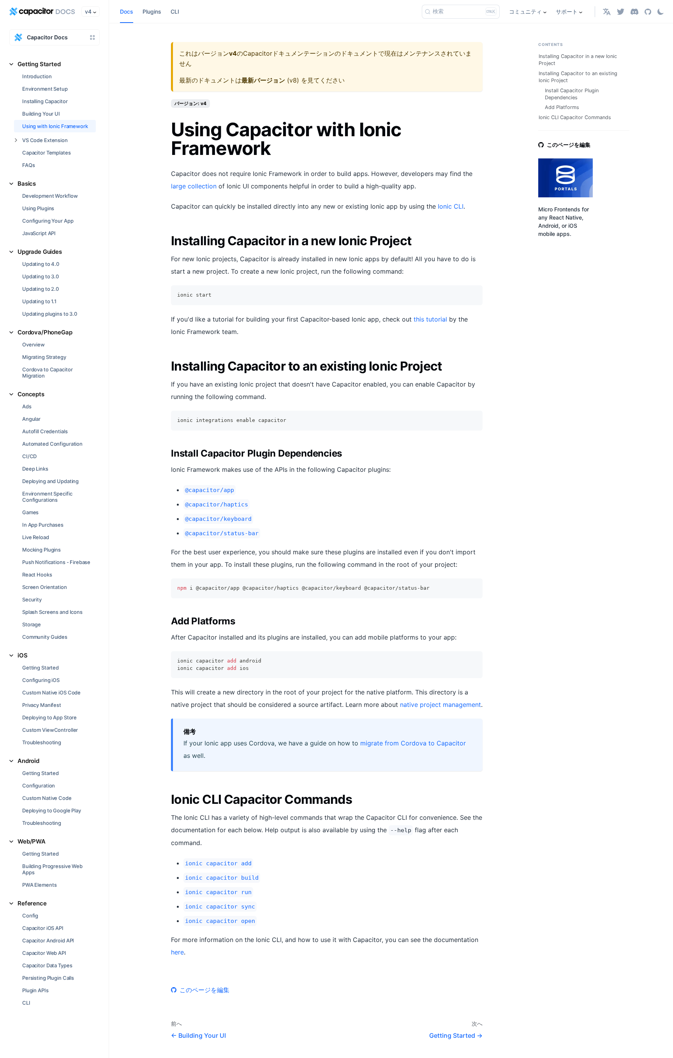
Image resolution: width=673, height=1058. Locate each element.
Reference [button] (32, 903)
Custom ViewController (50, 730)
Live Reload (35, 537)
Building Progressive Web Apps (52, 869)
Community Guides (44, 637)
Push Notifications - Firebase (56, 562)
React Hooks (37, 574)
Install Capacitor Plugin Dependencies (572, 94)
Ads (27, 406)
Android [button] (28, 761)
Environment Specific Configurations (47, 496)
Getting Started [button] (39, 64)
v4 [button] (88, 11)
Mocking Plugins (41, 550)
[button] (607, 11)
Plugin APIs (35, 990)
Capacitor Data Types (47, 965)
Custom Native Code (47, 798)
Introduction (36, 76)
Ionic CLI (450, 206)
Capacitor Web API (44, 953)
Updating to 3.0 (40, 276)
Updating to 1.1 (39, 301)
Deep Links (35, 469)
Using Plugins (38, 208)
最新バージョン (263, 80)
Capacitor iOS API (42, 928)
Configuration (38, 785)
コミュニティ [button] (525, 11)
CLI (26, 1003)
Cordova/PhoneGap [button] (45, 332)
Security (32, 599)
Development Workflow (50, 196)
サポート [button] (567, 11)
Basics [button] (27, 183)
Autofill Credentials (44, 431)
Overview (33, 344)
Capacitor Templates (46, 152)
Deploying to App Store (49, 717)
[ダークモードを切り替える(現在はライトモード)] (660, 12)
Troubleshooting (41, 742)
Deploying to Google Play (51, 810)
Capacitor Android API (48, 940)
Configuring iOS (41, 680)
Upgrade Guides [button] (40, 251)
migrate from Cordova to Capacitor (413, 743)
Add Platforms (562, 107)
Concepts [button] (31, 394)
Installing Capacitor (44, 101)
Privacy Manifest (41, 705)
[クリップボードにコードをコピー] (473, 294)
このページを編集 (204, 990)
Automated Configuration (52, 444)
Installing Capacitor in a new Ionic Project (578, 59)
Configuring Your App (47, 221)
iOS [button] (23, 655)
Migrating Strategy (44, 357)
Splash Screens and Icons (52, 612)
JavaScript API (39, 233)
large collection (194, 186)
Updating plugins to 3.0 (49, 314)
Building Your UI (41, 114)
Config (30, 915)
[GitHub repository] (647, 11)
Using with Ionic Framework (55, 126)
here (177, 952)
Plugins (152, 11)
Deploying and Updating (50, 481)
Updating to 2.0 (40, 289)
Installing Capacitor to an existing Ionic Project (578, 76)
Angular (31, 419)
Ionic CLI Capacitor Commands (575, 117)
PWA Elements (39, 885)
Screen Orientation (44, 587)
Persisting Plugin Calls (48, 978)
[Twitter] (620, 11)
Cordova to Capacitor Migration (47, 372)
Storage (31, 624)
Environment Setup (45, 89)
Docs (126, 11)
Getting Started (40, 667)
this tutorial (430, 319)
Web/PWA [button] (32, 841)
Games (30, 512)
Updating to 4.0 (40, 264)
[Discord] (634, 11)
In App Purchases (42, 525)
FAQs (28, 165)
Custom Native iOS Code (51, 692)
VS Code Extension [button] (45, 140)
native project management (440, 704)
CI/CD (29, 456)
